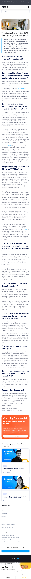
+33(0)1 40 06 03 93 (12, 548)
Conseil (3, 516)
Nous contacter (15, 551)
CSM (9, 146)
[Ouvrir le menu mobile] (28, 6)
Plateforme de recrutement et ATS (11, 542)
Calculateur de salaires (8, 535)
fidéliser (25, 229)
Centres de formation (7, 527)
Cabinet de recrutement (8, 524)
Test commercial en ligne (8, 540)
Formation (4, 511)
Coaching (4, 513)
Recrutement (5, 508)
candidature (21, 88)
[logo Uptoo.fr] (5, 7)
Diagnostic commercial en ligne (10, 537)
